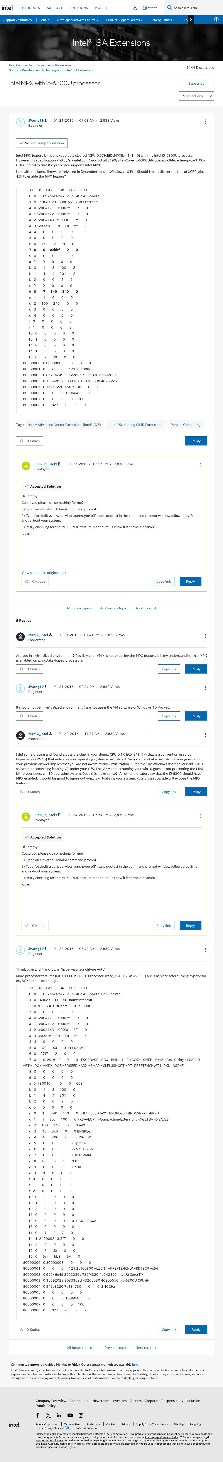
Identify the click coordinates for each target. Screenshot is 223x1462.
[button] (205, 121)
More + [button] (101, 7)
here (135, 1364)
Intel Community (20, 65)
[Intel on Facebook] (37, 1415)
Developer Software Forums (56, 65)
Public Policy (46, 1405)
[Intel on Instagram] (80, 1415)
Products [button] (31, 7)
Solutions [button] (78, 7)
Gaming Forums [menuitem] (161, 19)
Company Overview (51, 1400)
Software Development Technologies (34, 70)
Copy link (163, 581)
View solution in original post (44, 572)
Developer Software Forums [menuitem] (76, 19)
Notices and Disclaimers (50, 1440)
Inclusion (193, 1400)
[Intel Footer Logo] (14, 1424)
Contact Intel (79, 1400)
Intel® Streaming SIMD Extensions (136, 424)
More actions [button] (193, 95)
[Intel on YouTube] (70, 1415)
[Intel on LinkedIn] (59, 1415)
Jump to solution (44, 142)
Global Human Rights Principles (66, 1443)
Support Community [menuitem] (17, 19)
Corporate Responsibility (164, 1400)
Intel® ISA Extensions (78, 70)
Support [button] (55, 7)
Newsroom (101, 1400)
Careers (136, 1400)
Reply (196, 440)
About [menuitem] (45, 19)
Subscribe (196, 83)
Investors (119, 1400)
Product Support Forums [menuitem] (123, 19)
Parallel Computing (186, 424)
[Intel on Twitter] (48, 1415)
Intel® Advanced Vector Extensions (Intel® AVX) (64, 424)
